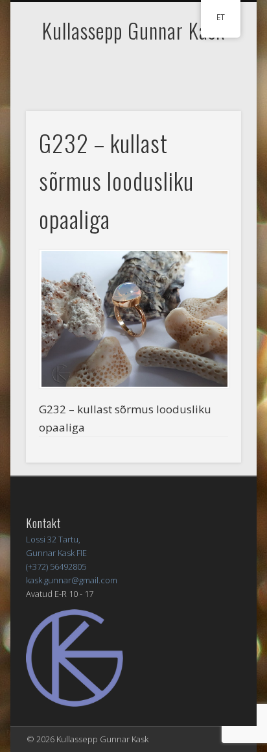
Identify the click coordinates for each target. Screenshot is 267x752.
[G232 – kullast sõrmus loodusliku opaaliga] (133, 319)
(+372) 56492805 (56, 566)
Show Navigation (209, 116)
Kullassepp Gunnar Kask (133, 30)
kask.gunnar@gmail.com (71, 580)
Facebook (131, 69)
